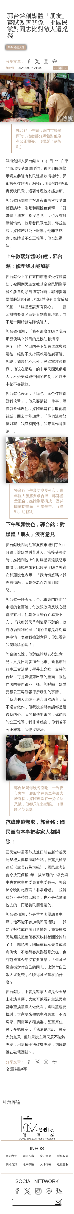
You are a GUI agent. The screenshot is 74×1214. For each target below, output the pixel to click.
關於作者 (28, 1155)
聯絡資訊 (11, 1164)
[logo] (33, 1126)
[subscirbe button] (58, 1202)
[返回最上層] (68, 1198)
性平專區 (28, 1164)
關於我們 (11, 1155)
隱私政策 (62, 1155)
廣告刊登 (45, 1155)
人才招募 (45, 1164)
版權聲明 (62, 1164)
